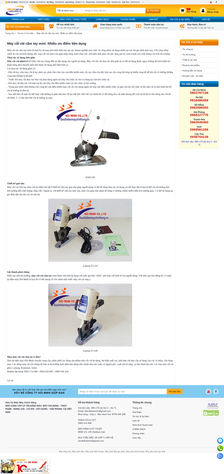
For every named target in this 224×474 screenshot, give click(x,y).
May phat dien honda (135, 451)
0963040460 (100, 2)
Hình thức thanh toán (73, 19)
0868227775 (79, 2)
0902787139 (23, 2)
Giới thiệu (44, 19)
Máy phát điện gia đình (115, 451)
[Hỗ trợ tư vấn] (220, 448)
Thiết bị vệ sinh (189, 60)
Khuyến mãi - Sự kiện (192, 76)
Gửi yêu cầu (174, 391)
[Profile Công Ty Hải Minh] (25, 466)
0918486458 (40, 2)
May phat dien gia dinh (155, 451)
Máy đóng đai (65, 451)
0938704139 (135, 2)
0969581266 (116, 2)
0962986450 (59, 2)
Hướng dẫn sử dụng (192, 70)
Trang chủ (18, 19)
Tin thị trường (188, 54)
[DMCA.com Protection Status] (211, 413)
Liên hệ (206, 19)
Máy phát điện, (78, 451)
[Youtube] (211, 2)
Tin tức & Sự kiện (180, 19)
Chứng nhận (128, 19)
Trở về (10, 380)
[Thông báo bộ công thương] (213, 404)
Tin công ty (187, 49)
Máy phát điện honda (94, 451)
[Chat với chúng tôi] (220, 456)
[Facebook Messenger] (220, 441)
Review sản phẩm (191, 65)
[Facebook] (216, 2)
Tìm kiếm (154, 10)
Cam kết (153, 19)
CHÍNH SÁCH (102, 19)
